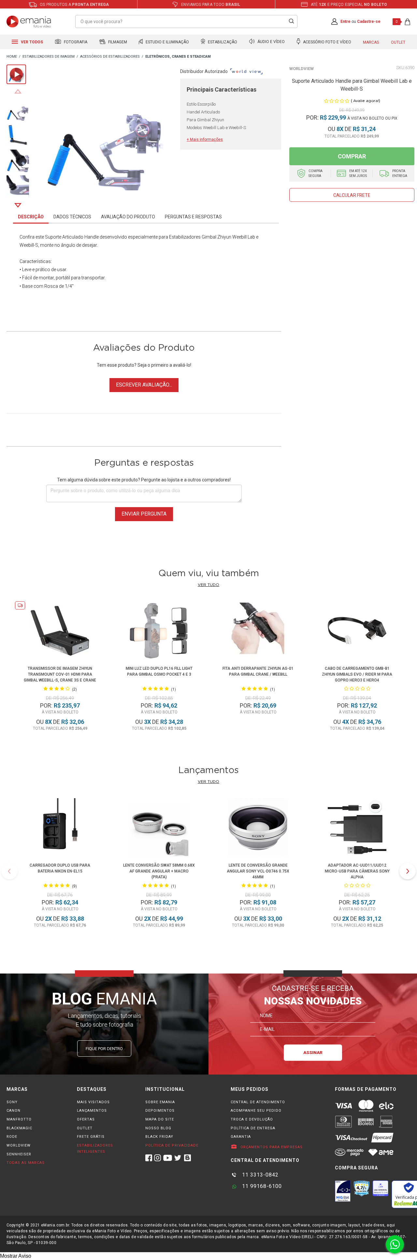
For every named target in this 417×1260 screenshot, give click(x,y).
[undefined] (104, 131)
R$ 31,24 (364, 128)
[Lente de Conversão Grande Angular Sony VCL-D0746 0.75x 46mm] (258, 828)
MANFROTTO (19, 1119)
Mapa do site (159, 1119)
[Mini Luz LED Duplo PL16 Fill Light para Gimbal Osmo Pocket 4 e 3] (159, 632)
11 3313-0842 (259, 1175)
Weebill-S (29, 245)
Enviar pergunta (144, 514)
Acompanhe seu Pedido (256, 1110)
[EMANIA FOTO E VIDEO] (12, 57)
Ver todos (31, 42)
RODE (12, 1137)
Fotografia (75, 42)
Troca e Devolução (252, 1119)
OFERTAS (86, 1119)
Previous (18, 91)
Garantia (241, 1137)
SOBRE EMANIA (160, 1102)
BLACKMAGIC (19, 1128)
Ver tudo (208, 585)
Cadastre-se (369, 21)
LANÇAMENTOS (92, 1110)
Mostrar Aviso (15, 1256)
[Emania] (29, 21)
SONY (12, 1102)
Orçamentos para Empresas (271, 1147)
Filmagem (117, 42)
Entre (345, 21)
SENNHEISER (19, 1154)
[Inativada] (343, 1190)
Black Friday (159, 1137)
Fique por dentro (104, 1048)
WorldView (301, 68)
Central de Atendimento (258, 1102)
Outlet (398, 42)
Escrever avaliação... (144, 385)
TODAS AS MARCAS (26, 1163)
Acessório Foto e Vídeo (326, 42)
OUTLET (85, 1128)
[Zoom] (18, 109)
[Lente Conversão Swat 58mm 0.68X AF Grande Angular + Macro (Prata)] (159, 828)
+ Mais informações (205, 139)
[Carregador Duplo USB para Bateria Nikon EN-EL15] (60, 828)
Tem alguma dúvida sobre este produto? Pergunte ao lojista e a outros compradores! (144, 479)
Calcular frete (351, 195)
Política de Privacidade (171, 1145)
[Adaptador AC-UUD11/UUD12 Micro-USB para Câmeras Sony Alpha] (357, 828)
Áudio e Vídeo (270, 42)
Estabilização (222, 42)
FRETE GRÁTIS (91, 1137)
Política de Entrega (253, 1128)
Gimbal (209, 237)
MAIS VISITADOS (93, 1102)
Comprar (352, 156)
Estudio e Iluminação (167, 42)
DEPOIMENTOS (160, 1110)
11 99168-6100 (261, 1186)
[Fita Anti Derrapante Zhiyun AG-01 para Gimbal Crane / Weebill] (258, 632)
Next (18, 205)
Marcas (371, 42)
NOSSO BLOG (158, 1128)
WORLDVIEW (19, 1145)
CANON (14, 1110)
